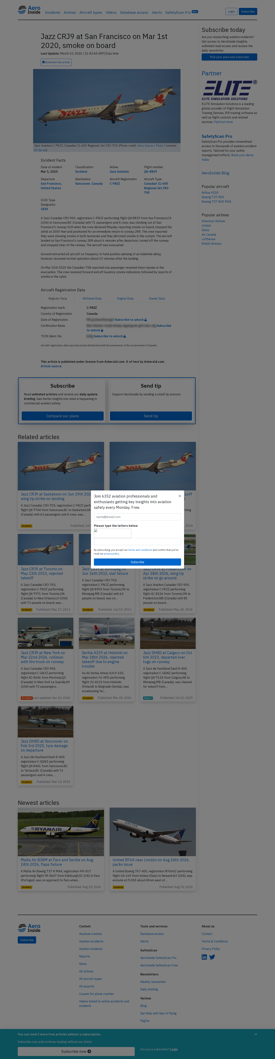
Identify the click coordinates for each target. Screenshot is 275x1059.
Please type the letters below (116, 526)
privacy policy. (111, 553)
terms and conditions (140, 550)
